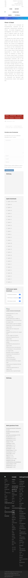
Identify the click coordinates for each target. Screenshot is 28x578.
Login (22, 6)
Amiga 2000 (8, 453)
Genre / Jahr (19, 115)
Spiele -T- (10, 264)
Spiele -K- (10, 237)
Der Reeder (8, 448)
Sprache (6, 117)
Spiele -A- (10, 207)
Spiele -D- (10, 216)
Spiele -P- (10, 252)
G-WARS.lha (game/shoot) (11, 367)
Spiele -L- (10, 240)
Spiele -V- (10, 270)
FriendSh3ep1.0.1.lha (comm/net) (13, 349)
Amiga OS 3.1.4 (9, 458)
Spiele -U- (10, 267)
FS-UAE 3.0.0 (9, 436)
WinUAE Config (13, 115)
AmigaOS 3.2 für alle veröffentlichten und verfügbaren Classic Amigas (13, 462)
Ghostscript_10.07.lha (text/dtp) (13, 325)
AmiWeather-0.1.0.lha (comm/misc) (13, 320)
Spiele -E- (10, 219)
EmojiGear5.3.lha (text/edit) (12, 354)
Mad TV (8, 455)
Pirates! (8, 441)
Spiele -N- (10, 246)
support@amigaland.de (17, 508)
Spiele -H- (10, 228)
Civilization (8, 443)
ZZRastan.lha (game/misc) (11, 337)
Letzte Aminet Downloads (13, 311)
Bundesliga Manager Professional (13, 428)
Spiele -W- (10, 273)
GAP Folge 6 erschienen (11, 435)
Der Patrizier (9, 451)
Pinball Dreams (9, 450)
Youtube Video (17, 117)
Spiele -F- (10, 222)
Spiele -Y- (10, 279)
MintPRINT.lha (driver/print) (12, 344)
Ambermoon (9, 445)
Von (17, 126)
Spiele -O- (10, 249)
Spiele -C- (11, 126)
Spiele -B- (10, 210)
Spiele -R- (10, 258)
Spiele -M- (10, 243)
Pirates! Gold (9, 467)
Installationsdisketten (13, 294)
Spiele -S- (10, 261)
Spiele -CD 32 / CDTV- (12, 201)
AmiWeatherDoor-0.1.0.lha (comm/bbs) (12, 314)
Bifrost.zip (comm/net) (11, 360)
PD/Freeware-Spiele (13, 301)
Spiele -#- (10, 204)
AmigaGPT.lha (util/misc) (11, 332)
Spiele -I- (10, 231)
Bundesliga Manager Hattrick (12, 431)
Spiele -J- (10, 234)
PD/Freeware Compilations (13, 297)
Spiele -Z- (10, 282)
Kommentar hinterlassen (18, 127)
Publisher (7, 115)
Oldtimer (8, 457)
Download (12, 117)
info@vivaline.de (8, 502)
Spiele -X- (10, 276)
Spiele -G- (10, 225)
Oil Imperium (9, 438)
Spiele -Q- (10, 255)
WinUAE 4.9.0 (9, 465)
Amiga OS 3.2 (9, 440)
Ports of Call (8, 446)
